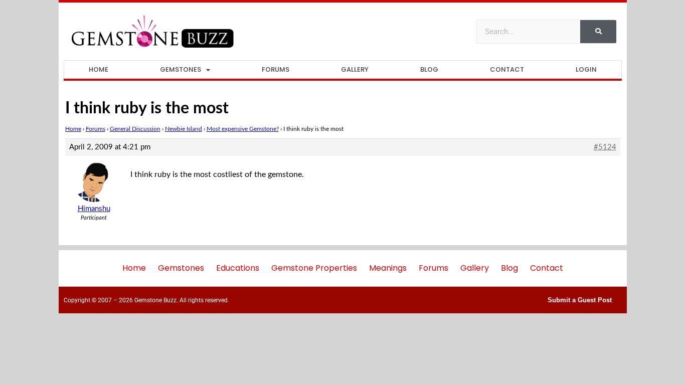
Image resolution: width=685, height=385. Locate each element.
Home (98, 69)
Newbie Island (183, 129)
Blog (429, 69)
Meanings (388, 268)
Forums (275, 69)
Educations (237, 268)
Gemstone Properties (314, 268)
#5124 (605, 147)
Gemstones (180, 69)
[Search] (598, 31)
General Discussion (135, 129)
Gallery (355, 69)
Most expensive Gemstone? (243, 129)
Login (586, 69)
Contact (507, 69)
